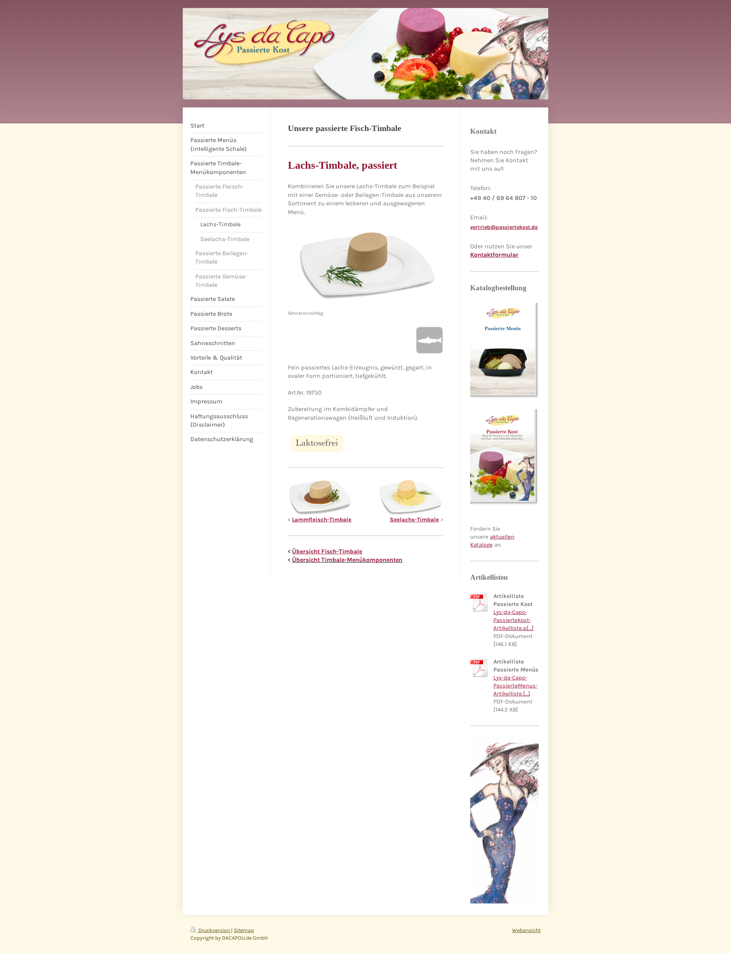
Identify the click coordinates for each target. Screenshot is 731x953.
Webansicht (526, 930)
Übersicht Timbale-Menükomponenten (347, 559)
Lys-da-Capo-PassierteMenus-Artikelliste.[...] (515, 685)
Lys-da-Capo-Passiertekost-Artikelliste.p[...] (513, 620)
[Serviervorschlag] (365, 267)
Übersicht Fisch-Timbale (327, 551)
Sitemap (244, 930)
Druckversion (214, 930)
